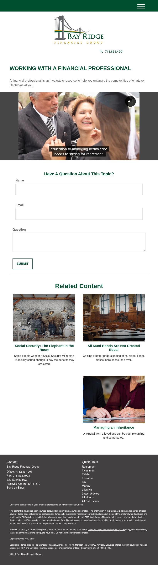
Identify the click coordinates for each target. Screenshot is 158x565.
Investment (88, 470)
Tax (84, 482)
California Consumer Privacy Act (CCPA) (107, 529)
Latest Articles (90, 493)
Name (19, 180)
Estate (86, 474)
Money (86, 486)
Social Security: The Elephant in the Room (44, 348)
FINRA (86, 544)
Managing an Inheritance (113, 427)
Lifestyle (87, 489)
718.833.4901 (114, 51)
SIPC (92, 544)
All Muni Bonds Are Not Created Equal (113, 348)
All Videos (88, 497)
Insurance (88, 478)
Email (19, 205)
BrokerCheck (76, 504)
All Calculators (90, 501)
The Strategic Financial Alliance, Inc (50, 544)
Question (19, 229)
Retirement (88, 466)
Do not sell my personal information (72, 532)
